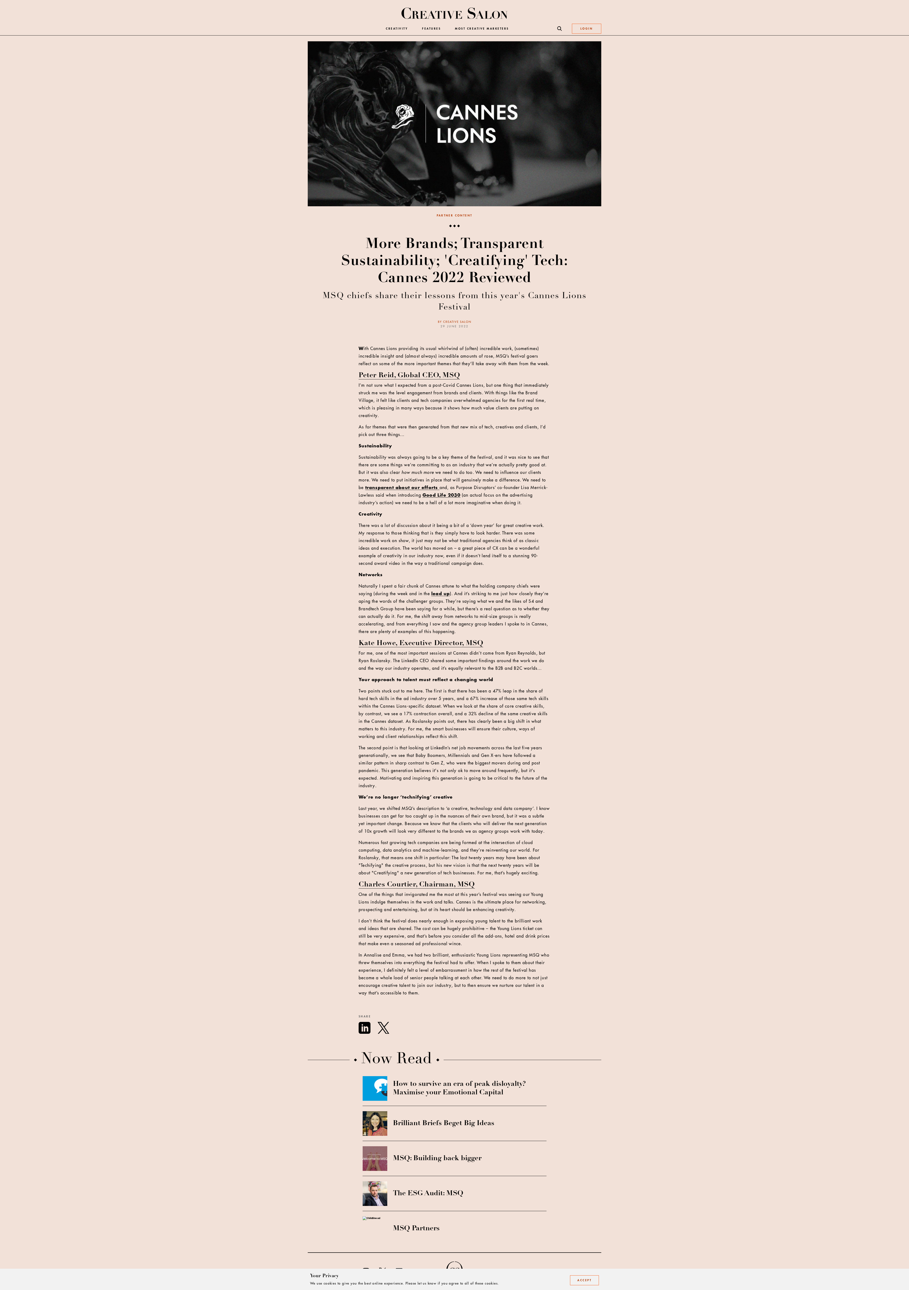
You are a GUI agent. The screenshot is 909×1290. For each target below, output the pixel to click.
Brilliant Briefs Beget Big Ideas (443, 1123)
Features (431, 28)
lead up (440, 594)
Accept (584, 1280)
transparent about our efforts (402, 487)
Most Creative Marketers (482, 28)
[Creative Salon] (454, 14)
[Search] (559, 28)
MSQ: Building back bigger (437, 1158)
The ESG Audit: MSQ (428, 1193)
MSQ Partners (416, 1228)
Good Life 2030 (441, 495)
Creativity (397, 28)
